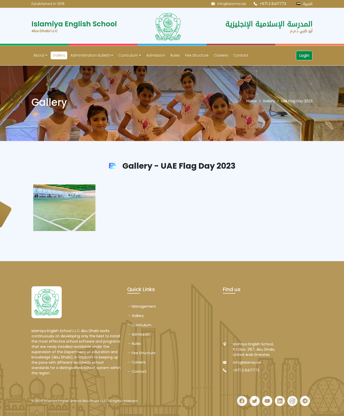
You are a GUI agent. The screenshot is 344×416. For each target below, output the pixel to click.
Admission (155, 55)
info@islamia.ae (231, 3)
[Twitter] (255, 401)
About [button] (38, 55)
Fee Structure (197, 55)
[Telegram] (305, 401)
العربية (308, 4)
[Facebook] (242, 401)
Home (251, 101)
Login (304, 55)
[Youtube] (267, 401)
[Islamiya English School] (46, 302)
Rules (175, 55)
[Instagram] (292, 401)
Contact (240, 55)
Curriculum (141, 325)
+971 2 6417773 (246, 370)
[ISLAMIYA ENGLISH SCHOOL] (171, 27)
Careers (221, 55)
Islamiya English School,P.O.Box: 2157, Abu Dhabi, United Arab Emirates (254, 349)
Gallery (59, 55)
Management (143, 306)
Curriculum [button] (128, 55)
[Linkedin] (280, 401)
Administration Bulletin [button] (90, 55)
